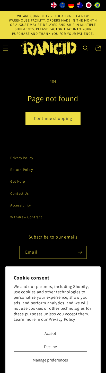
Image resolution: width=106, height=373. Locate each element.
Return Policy (21, 169)
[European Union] (62, 6)
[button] (86, 48)
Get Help (17, 181)
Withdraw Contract (26, 217)
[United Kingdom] (53, 6)
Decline (50, 346)
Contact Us (19, 193)
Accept (50, 333)
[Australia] (80, 6)
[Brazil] (97, 6)
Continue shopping (53, 118)
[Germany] (71, 6)
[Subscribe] (80, 252)
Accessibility (20, 205)
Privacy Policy (62, 319)
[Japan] (88, 6)
